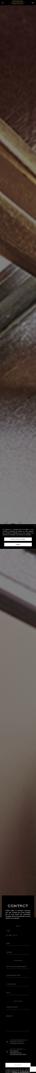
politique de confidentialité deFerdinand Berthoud (18, 1052)
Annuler (18, 544)
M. (16, 935)
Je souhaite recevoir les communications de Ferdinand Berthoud (18, 1041)
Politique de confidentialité (20, 1072)
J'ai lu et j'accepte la (18, 1051)
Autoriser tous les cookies (18, 539)
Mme (10, 935)
